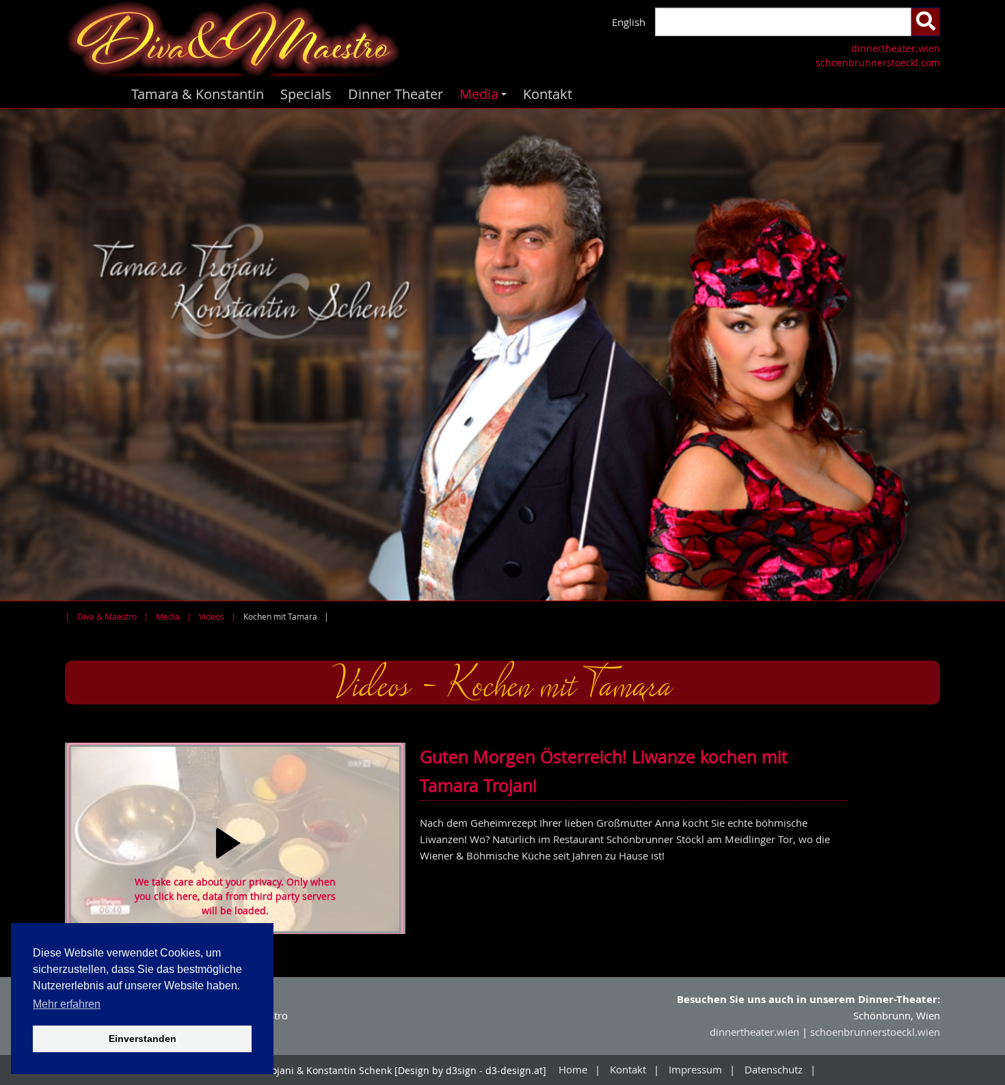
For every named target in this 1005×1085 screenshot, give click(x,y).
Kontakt (547, 94)
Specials (306, 94)
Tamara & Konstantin (197, 94)
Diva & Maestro (107, 616)
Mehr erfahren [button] (66, 1004)
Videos (211, 616)
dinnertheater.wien (895, 48)
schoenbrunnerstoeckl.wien (875, 1032)
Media (485, 96)
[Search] (925, 22)
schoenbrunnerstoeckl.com (878, 62)
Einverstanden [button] (142, 1038)
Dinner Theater (395, 94)
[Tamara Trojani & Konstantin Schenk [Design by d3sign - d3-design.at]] (279, 40)
